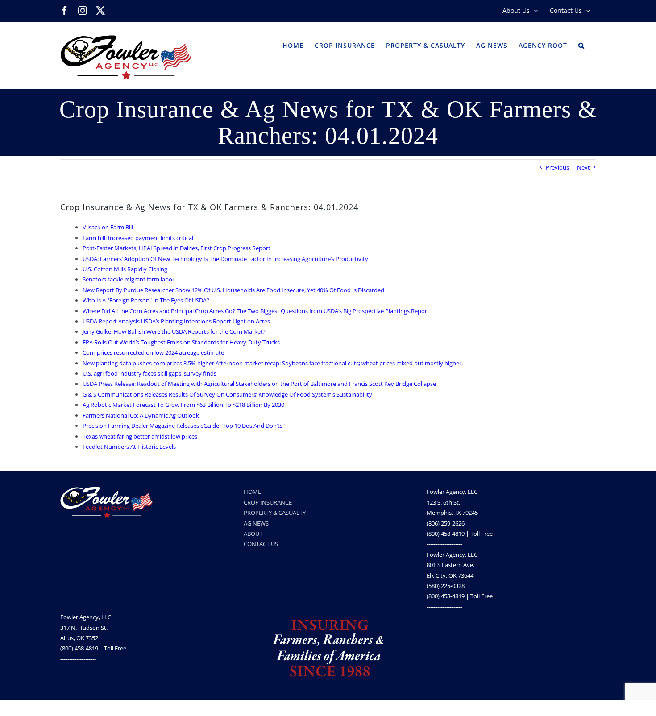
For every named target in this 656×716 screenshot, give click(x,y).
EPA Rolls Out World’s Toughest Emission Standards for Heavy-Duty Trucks (181, 342)
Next (583, 167)
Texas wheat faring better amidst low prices (140, 436)
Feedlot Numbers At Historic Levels (129, 447)
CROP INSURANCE (268, 502)
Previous (557, 167)
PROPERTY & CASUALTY (275, 513)
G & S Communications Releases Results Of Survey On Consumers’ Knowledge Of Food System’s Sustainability (227, 394)
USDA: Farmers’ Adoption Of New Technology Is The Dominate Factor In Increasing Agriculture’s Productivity (225, 259)
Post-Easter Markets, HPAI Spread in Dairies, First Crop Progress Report (176, 248)
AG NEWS (256, 523)
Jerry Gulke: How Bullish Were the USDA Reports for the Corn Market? (174, 331)
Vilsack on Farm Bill (108, 227)
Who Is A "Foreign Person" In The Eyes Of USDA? (146, 300)
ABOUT (253, 534)
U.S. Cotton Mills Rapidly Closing (125, 269)
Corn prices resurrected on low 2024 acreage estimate (153, 352)
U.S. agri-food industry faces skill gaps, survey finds (149, 373)
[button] (581, 44)
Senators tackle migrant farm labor (128, 279)
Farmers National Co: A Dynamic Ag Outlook (141, 415)
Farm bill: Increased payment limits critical (138, 238)
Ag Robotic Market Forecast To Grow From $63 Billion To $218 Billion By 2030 (183, 405)
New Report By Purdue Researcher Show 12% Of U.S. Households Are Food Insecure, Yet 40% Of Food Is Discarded (233, 290)
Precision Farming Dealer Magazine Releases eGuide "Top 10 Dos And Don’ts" (184, 426)
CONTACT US (261, 544)
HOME (252, 492)
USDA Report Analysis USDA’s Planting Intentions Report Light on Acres (176, 321)
